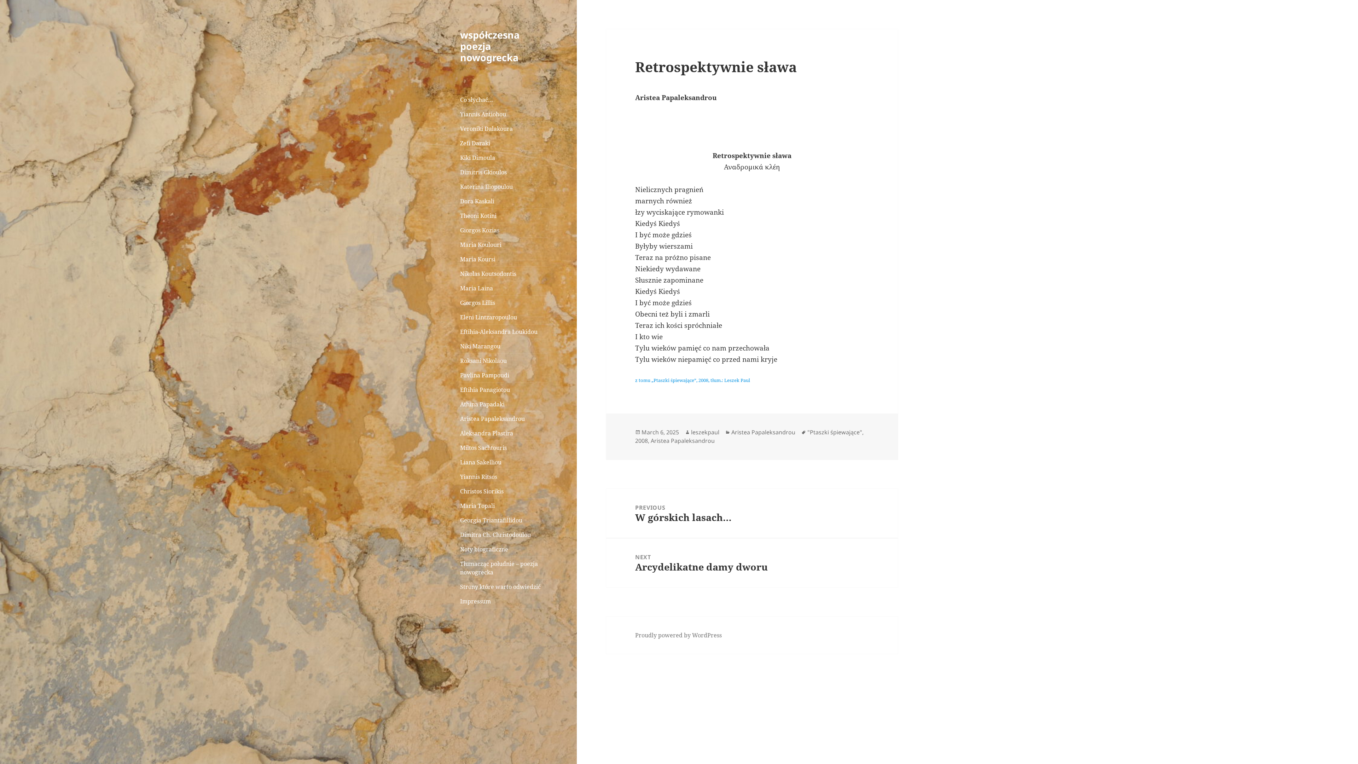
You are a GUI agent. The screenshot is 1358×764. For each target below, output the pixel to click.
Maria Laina (476, 288)
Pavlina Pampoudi (484, 375)
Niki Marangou (480, 346)
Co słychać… (476, 100)
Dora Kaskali (477, 201)
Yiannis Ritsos (478, 477)
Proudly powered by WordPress (678, 635)
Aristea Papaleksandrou (492, 419)
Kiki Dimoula (477, 158)
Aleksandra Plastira (486, 433)
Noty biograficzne (484, 549)
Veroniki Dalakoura (486, 129)
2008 (641, 441)
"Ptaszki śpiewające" (834, 432)
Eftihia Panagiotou (485, 390)
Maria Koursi (477, 259)
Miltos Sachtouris (483, 448)
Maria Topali (477, 506)
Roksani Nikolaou (483, 361)
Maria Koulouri (480, 245)
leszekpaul (705, 432)
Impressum (475, 601)
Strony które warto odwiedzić (500, 587)
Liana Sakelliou (480, 462)
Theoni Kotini (478, 216)
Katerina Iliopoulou (486, 187)
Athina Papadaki (482, 404)
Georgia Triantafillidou (491, 520)
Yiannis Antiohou (483, 114)
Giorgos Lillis (477, 303)
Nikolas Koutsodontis (488, 274)
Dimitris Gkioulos (483, 172)
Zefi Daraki (475, 143)
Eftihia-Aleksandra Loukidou (499, 332)
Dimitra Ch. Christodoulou (495, 535)
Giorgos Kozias (479, 230)
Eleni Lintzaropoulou (488, 317)
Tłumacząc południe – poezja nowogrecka (499, 568)
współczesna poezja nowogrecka (490, 46)
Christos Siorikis (482, 491)
